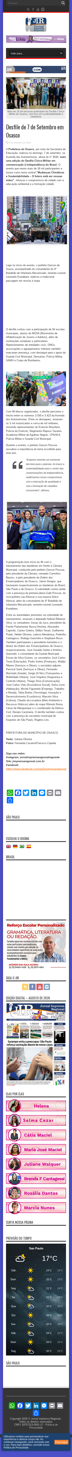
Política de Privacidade (16, 1447)
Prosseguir (61, 1442)
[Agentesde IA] (36, 72)
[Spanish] (29, 847)
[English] (9, 847)
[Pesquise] (63, 3)
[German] (16, 847)
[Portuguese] (23, 847)
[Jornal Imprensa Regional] (36, 28)
